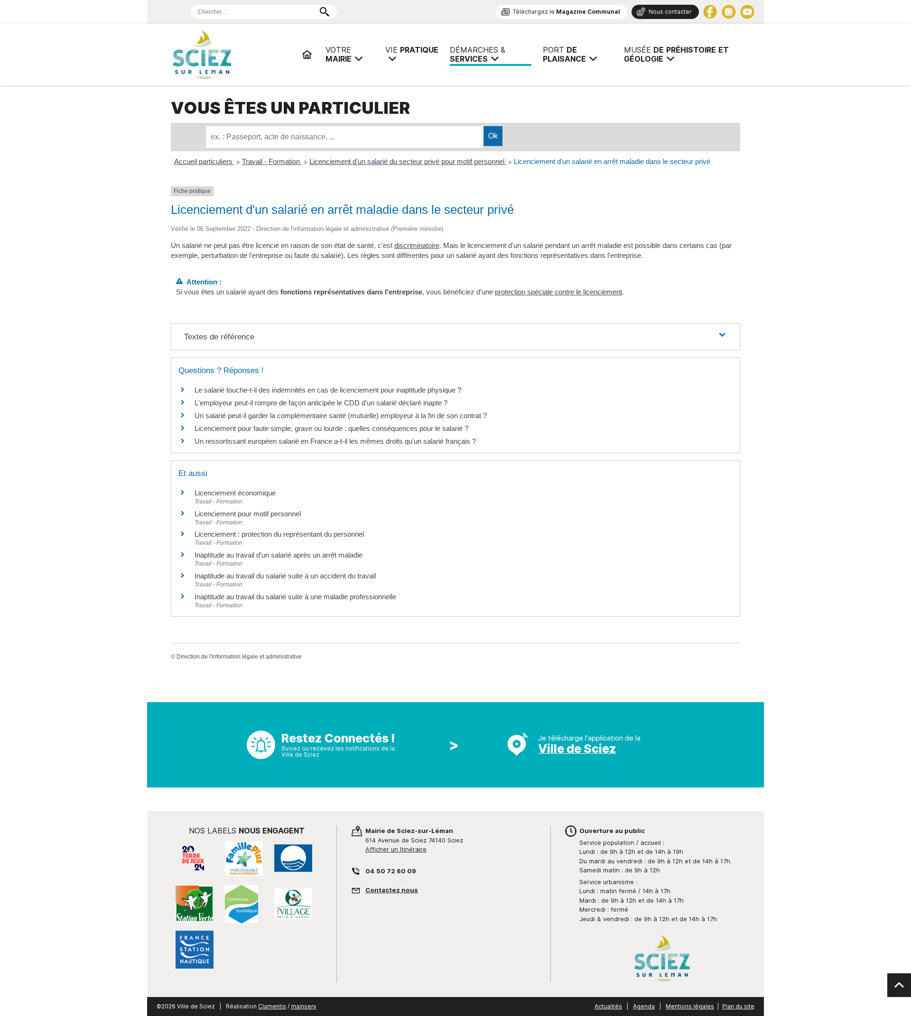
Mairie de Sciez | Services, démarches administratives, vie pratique (232, 54)
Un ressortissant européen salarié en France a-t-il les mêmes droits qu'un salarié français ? (335, 441)
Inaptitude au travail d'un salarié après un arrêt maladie (279, 555)
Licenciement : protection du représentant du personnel (279, 534)
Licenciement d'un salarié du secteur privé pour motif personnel (407, 161)
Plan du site (738, 1006)
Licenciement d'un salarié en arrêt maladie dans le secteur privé (612, 161)
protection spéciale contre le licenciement (558, 292)
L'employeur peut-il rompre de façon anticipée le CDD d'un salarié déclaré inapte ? (321, 403)
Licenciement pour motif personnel (248, 514)
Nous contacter (670, 11)
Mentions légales (690, 1006)
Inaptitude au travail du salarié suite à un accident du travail (285, 576)
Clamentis (272, 1006)
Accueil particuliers (204, 161)
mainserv (303, 1006)
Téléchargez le (566, 11)
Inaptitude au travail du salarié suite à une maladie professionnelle (295, 597)
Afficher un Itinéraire (396, 849)
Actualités (608, 1006)
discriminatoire (416, 245)
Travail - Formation (272, 161)
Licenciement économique (235, 493)
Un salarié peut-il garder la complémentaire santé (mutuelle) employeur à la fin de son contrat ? (341, 416)
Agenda (644, 1006)
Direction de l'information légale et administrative (239, 656)
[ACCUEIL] (307, 54)
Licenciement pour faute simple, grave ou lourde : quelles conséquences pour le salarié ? (331, 428)
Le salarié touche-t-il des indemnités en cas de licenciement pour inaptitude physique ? (328, 390)
